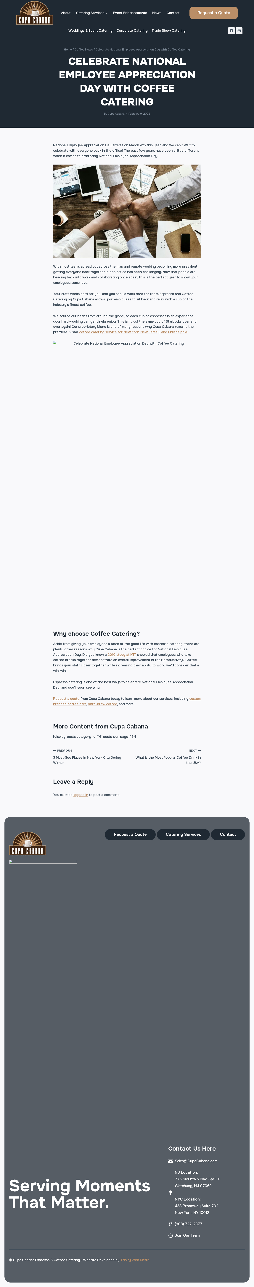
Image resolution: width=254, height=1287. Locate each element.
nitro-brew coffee (102, 704)
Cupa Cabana (116, 113)
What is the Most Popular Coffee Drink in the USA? (168, 757)
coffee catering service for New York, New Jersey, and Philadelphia (133, 332)
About (66, 13)
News (156, 13)
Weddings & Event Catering (90, 31)
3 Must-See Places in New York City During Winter (87, 757)
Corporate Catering (132, 31)
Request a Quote (213, 12)
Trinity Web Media (134, 1260)
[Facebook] (231, 30)
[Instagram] (239, 30)
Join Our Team (187, 1235)
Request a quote (66, 699)
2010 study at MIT (122, 655)
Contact (173, 13)
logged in (80, 795)
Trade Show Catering (169, 31)
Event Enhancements (130, 13)
